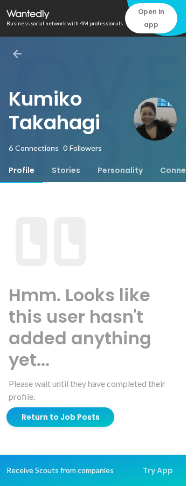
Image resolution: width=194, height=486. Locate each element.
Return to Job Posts (61, 417)
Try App (158, 470)
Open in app (151, 18)
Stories (66, 170)
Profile (21, 170)
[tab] (21, 170)
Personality (120, 170)
